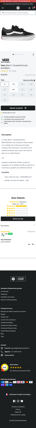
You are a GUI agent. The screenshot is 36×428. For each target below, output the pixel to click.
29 (31, 84)
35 (22, 95)
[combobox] (18, 12)
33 (5, 95)
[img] (5, 232)
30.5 (13, 89)
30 (5, 89)
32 (31, 89)
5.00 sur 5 (22, 202)
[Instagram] (18, 401)
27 (4, 84)
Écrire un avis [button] (18, 219)
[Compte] (29, 8)
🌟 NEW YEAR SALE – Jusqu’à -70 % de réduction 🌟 (15, 1)
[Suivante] (33, 54)
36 (31, 95)
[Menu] (3, 8)
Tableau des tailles (28, 80)
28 (22, 84)
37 (4, 100)
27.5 (13, 84)
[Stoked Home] (18, 8)
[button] (11, 206)
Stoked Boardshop (20, 420)
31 (22, 89)
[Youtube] (22, 401)
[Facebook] (14, 401)
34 (13, 95)
